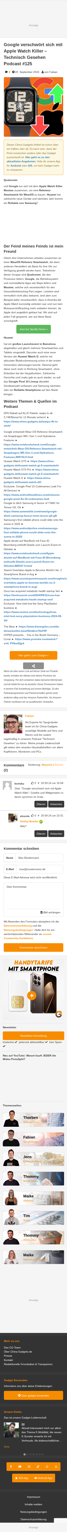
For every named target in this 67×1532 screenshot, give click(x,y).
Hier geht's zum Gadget (32, 655)
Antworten (56, 804)
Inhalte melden (33, 1504)
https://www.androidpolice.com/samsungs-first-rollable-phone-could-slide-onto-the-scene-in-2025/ (31, 532)
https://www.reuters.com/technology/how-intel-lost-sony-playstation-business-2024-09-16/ (33, 616)
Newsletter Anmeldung (33, 1035)
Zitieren (40, 804)
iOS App (23, 1477)
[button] (24, 1454)
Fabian (29, 715)
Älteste (58, 764)
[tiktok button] (38, 1466)
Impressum (33, 1496)
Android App (44, 1477)
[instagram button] (29, 1466)
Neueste (47, 764)
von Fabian (51, 71)
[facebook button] (11, 1466)
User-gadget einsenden (35, 1395)
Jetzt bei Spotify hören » (33, 329)
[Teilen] (33, 665)
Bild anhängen (51, 912)
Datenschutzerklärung (18, 925)
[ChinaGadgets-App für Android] (45, 821)
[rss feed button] (56, 1466)
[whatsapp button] (47, 1466)
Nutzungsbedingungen (18, 929)
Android (16, 165)
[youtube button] (20, 1466)
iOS (30, 165)
